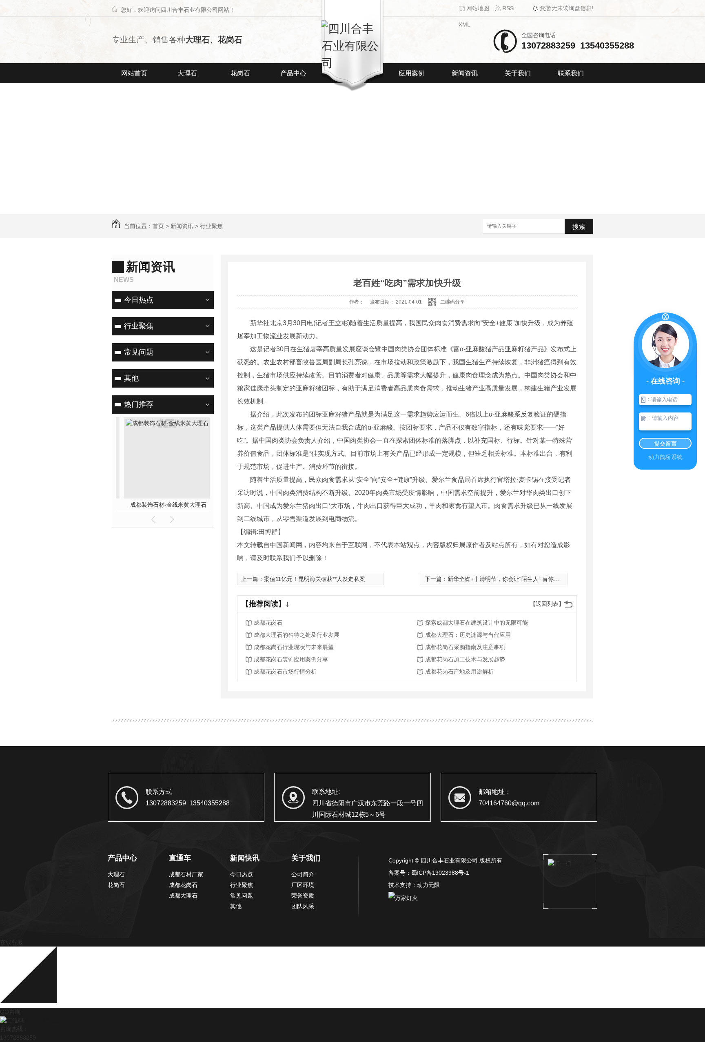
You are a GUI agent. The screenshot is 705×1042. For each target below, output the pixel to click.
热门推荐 (138, 404)
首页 (158, 226)
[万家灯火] (403, 897)
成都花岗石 (268, 622)
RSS (507, 8)
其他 (131, 378)
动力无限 (428, 885)
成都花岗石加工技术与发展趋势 (465, 659)
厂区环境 (302, 885)
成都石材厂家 (186, 874)
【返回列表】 (547, 604)
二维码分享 (452, 302)
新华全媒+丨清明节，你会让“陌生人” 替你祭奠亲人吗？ (518, 579)
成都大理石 (183, 895)
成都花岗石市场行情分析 (285, 671)
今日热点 (138, 300)
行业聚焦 (211, 226)
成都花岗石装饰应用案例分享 (291, 659)
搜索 (578, 226)
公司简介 (302, 874)
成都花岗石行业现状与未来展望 (294, 647)
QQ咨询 (10, 1012)
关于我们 (518, 73)
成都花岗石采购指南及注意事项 (465, 647)
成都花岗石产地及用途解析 (459, 671)
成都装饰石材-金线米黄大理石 (163, 504)
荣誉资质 (302, 895)
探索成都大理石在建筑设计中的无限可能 (476, 622)
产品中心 (293, 73)
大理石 (187, 73)
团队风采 (302, 906)
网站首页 (134, 73)
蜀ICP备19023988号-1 (440, 872)
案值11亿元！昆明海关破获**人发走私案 (314, 579)
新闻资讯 (465, 73)
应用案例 (412, 73)
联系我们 (571, 73)
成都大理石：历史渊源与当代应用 (468, 635)
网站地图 (477, 8)
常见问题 (138, 352)
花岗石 (240, 73)
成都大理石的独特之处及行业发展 (296, 635)
